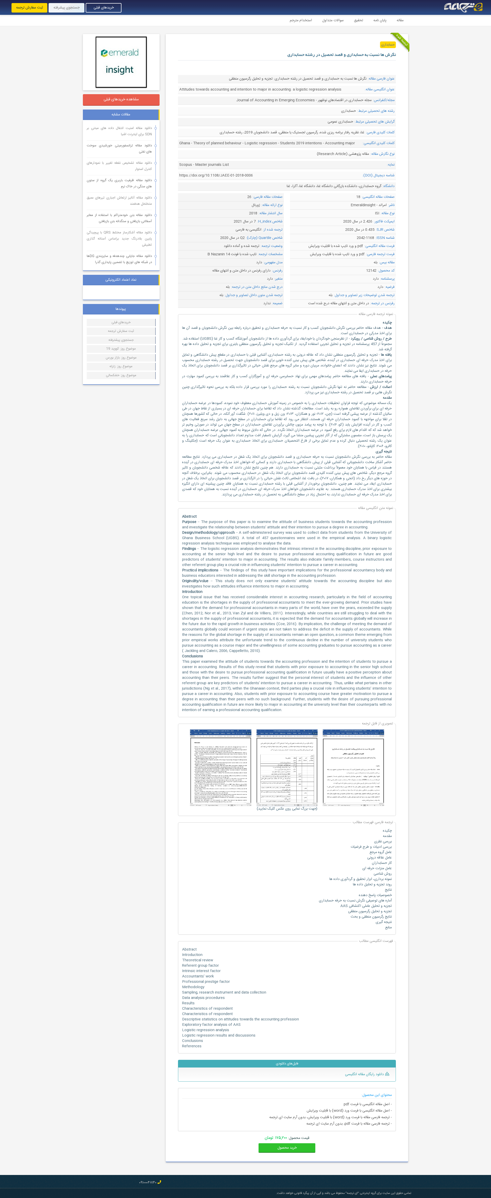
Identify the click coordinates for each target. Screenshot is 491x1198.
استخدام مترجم (301, 20)
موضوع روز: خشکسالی (121, 375)
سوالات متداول (333, 20)
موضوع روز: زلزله (120, 366)
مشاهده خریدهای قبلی (121, 99)
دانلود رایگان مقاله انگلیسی (364, 1074)
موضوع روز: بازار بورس (121, 358)
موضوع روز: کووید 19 (121, 349)
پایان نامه (379, 20)
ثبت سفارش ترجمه (29, 8)
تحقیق (358, 20)
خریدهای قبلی (104, 8)
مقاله (400, 20)
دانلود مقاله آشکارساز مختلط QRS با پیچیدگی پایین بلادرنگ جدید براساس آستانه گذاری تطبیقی (119, 239)
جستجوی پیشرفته (66, 8)
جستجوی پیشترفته (121, 340)
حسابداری (388, 45)
